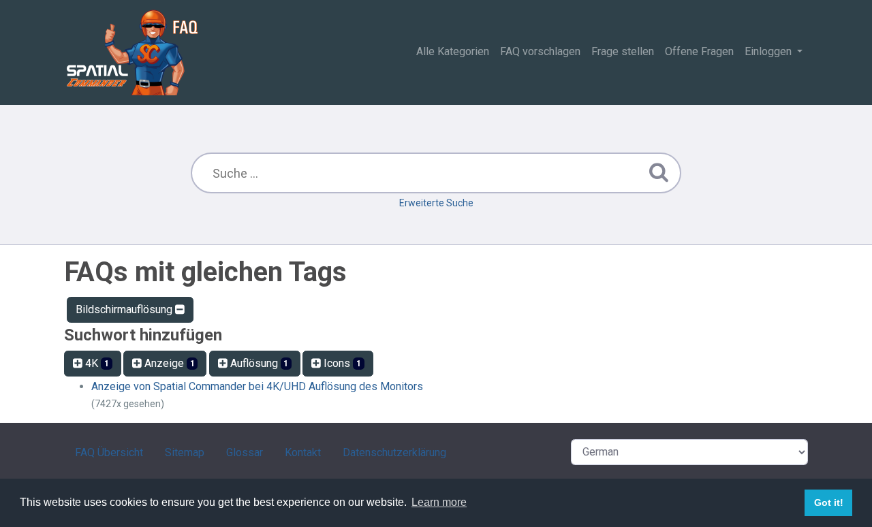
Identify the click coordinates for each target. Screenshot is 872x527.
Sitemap (184, 452)
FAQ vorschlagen (540, 51)
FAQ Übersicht (109, 452)
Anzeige (168, 363)
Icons (341, 363)
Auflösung (258, 363)
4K (95, 363)
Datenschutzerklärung (394, 452)
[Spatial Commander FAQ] (132, 52)
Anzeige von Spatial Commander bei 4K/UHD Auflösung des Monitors (257, 386)
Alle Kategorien (452, 51)
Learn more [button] (439, 502)
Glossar (244, 452)
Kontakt (303, 452)
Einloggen (769, 51)
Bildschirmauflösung (125, 309)
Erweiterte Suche (436, 202)
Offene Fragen (699, 51)
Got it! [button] (828, 502)
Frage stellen (622, 51)
